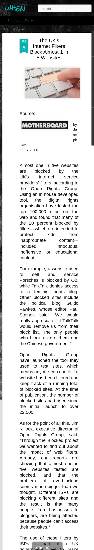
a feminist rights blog (52, 291)
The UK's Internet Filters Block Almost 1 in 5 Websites (49, 49)
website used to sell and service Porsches (49, 274)
